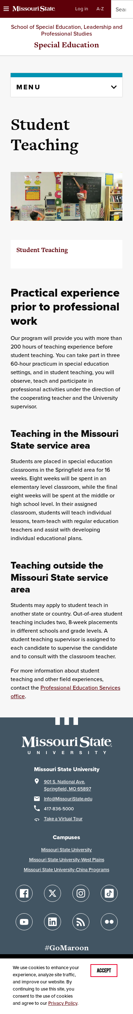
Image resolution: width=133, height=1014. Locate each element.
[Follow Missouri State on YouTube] (24, 921)
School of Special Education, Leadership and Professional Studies (66, 30)
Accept (104, 970)
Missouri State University (66, 849)
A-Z (100, 8)
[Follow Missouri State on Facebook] (24, 893)
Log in (81, 8)
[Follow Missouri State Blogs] (80, 921)
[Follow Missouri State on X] (52, 893)
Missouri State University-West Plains (66, 859)
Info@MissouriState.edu (68, 798)
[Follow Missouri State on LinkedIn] (52, 921)
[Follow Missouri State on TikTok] (109, 893)
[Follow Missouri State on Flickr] (109, 921)
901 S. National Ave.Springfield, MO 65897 (67, 785)
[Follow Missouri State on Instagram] (80, 893)
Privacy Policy (62, 1003)
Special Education (66, 44)
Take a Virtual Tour (63, 818)
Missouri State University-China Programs (66, 869)
